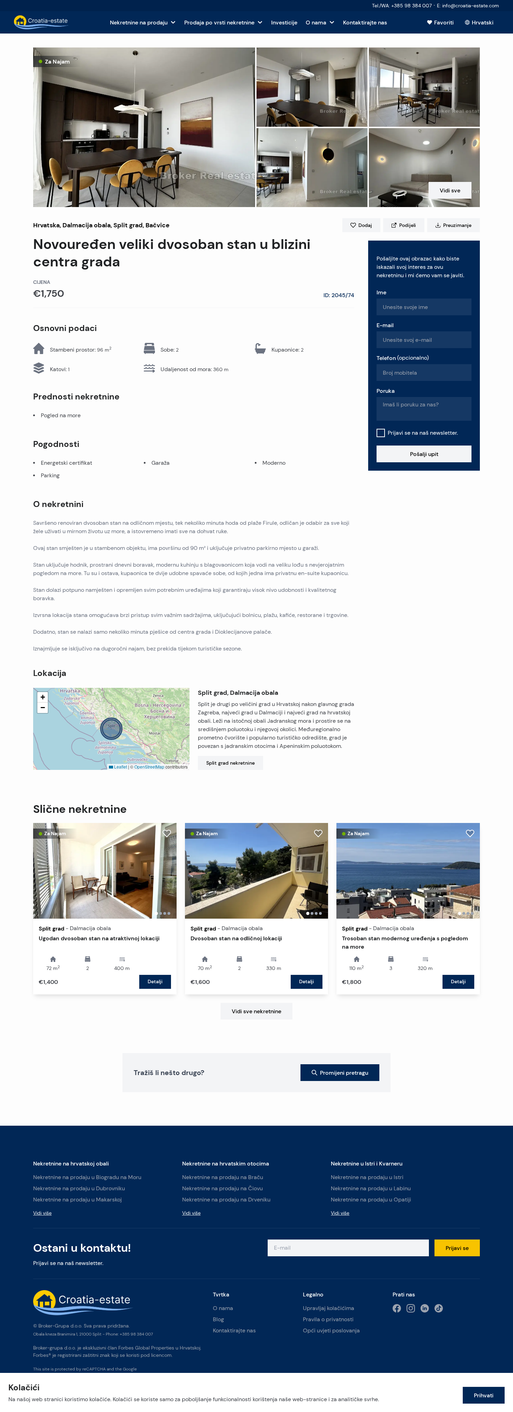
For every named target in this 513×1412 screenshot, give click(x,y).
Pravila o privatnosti (328, 1319)
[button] (144, 127)
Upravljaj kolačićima (328, 1308)
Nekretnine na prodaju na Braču (222, 1177)
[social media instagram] (411, 1308)
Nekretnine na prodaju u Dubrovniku (79, 1188)
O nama (223, 1308)
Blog (218, 1319)
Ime (381, 292)
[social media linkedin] (425, 1308)
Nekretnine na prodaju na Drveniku (226, 1199)
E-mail (385, 325)
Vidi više (42, 1213)
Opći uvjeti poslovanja (331, 1330)
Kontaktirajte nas (234, 1330)
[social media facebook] (397, 1308)
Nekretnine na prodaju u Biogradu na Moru (87, 1177)
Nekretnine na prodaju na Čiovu (222, 1188)
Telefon (403, 357)
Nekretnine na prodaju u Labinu (371, 1188)
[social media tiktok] (439, 1308)
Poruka (386, 390)
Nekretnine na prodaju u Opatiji (371, 1199)
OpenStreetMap (149, 767)
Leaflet (120, 767)
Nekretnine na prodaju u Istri (367, 1177)
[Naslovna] (41, 22)
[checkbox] (381, 433)
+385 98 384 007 (136, 1334)
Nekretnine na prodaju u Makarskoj (77, 1199)
